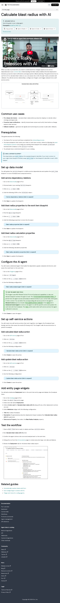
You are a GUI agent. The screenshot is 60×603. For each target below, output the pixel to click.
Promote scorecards (7, 516)
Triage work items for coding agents (14, 493)
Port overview (5, 507)
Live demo (40, 1)
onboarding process (38, 140)
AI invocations (22, 440)
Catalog (12, 398)
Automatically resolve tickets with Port (15, 488)
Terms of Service (6, 590)
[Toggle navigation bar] (2, 5)
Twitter (3, 554)
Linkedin (3, 557)
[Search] (49, 4)
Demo (3, 576)
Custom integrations (7, 538)
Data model (13, 181)
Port (2, 578)
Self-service (13, 335)
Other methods (5, 540)
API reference (5, 521)
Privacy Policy (5, 592)
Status (3, 581)
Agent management (7, 519)
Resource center (6, 571)
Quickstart (4, 509)
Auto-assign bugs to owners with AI (14, 490)
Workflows (4, 514)
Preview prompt (7, 31)
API (2, 533)
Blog (2, 568)
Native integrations (6, 530)
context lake (17, 72)
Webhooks (4, 535)
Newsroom (4, 573)
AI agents (12, 271)
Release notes (5, 566)
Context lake (5, 511)
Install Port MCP (14, 25)
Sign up (33, 1)
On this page (6, 9)
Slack (2, 549)
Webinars (4, 552)
